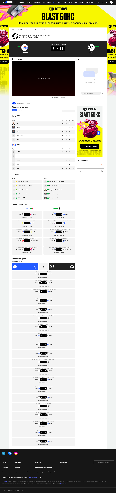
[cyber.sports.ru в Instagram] (16, 454)
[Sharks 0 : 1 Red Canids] (17, 46)
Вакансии (18, 462)
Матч (14, 103)
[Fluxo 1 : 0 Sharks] (20, 46)
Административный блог (22, 472)
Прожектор (37, 462)
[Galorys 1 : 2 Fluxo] (98, 46)
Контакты (5, 472)
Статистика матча (27, 217)
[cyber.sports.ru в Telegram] (4, 454)
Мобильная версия (103, 462)
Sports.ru (6, 481)
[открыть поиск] (99, 2)
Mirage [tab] (20, 110)
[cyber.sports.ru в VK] (10, 454)
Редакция (5, 467)
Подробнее (63, 483)
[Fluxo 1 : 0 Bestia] (97, 46)
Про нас (4, 462)
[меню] (16, 2)
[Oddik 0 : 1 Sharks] (19, 46)
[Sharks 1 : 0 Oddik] (18, 46)
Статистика (20, 103)
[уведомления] (103, 2)
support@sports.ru (34, 477)
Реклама (17, 467)
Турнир (28, 103)
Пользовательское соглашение (43, 467)
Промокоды (63, 462)
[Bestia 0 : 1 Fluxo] (96, 46)
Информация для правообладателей (44, 472)
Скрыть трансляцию (59, 97)
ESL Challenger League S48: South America (34, 29)
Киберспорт (15, 29)
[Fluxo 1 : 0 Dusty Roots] (95, 46)
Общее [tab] (14, 110)
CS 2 (21, 29)
